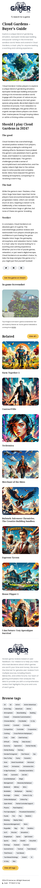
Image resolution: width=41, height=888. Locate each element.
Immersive (15, 766)
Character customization (22, 717)
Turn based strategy (11, 857)
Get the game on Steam (15, 278)
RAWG (14, 327)
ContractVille (9, 409)
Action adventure (30, 705)
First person (25, 754)
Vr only (6, 861)
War (14, 861)
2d (5, 705)
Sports (6, 841)
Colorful (6, 725)
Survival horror (8, 849)
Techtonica (8, 445)
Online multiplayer (10, 799)
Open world (8, 804)
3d (10, 705)
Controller (20, 729)
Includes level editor (26, 771)
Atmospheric (8, 713)
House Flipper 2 (10, 594)
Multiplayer (18, 791)
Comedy (26, 725)
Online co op (27, 795)
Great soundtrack (17, 762)
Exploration (18, 746)
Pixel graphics (17, 808)
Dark (13, 738)
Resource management (12, 824)
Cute (5, 738)
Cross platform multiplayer (23, 733)
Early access (26, 742)
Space (18, 837)
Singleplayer (8, 837)
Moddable (7, 791)
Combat (16, 725)
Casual (6, 717)
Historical (30, 762)
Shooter (14, 832)
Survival (26, 845)
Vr (31, 857)
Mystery (29, 791)
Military (16, 787)
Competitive (8, 729)
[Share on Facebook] (13, 268)
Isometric (14, 775)
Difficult (6, 742)
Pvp (20, 816)
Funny (18, 758)
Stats (14, 841)
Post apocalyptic (9, 812)
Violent (24, 857)
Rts (22, 828)
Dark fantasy (23, 738)
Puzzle (6, 816)
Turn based (20, 853)
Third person (8, 853)
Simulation (24, 832)
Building (32, 713)
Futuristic (27, 758)
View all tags (9, 868)
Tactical (20, 849)
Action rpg (7, 709)
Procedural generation (27, 812)
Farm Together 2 (10, 372)
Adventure (18, 709)
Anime (29, 709)
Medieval (7, 787)
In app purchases (9, 771)
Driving (15, 742)
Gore (5, 762)
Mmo (24, 787)
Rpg (16, 828)
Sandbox (30, 828)
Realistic (28, 816)
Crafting (7, 733)
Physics (6, 808)
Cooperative (32, 729)
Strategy (7, 845)
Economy (7, 746)
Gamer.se (12, 880)
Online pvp (23, 799)
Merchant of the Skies (13, 482)
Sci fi (5, 832)
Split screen (28, 837)
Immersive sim (28, 766)
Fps (34, 754)
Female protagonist (10, 754)
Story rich (33, 841)
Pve (13, 816)
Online (16, 795)
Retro (26, 824)
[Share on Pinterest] (21, 268)
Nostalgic (7, 795)
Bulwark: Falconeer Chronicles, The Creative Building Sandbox (18, 520)
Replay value (18, 820)
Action (18, 705)
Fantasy (20, 750)
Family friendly (31, 746)
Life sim (24, 775)
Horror (6, 766)
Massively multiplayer (24, 783)
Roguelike (7, 828)
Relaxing (7, 820)
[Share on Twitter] (6, 268)
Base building (21, 713)
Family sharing (9, 750)
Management (8, 783)
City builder (22, 721)
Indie (5, 775)
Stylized (16, 845)
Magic (21, 779)
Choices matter (9, 721)
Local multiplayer (9, 779)
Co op (33, 721)
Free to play (8, 758)
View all (32, 336)
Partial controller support (24, 804)
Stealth (22, 841)
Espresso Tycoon (10, 557)
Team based (31, 849)
